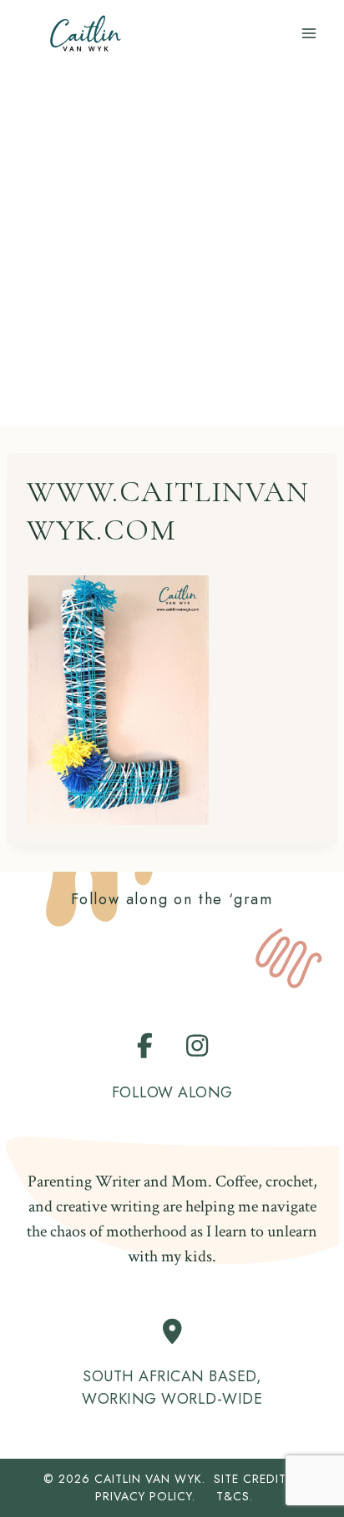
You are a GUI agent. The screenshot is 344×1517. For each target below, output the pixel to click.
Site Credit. (251, 1478)
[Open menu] (308, 33)
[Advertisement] (172, 246)
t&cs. (234, 1496)
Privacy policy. (153, 1496)
